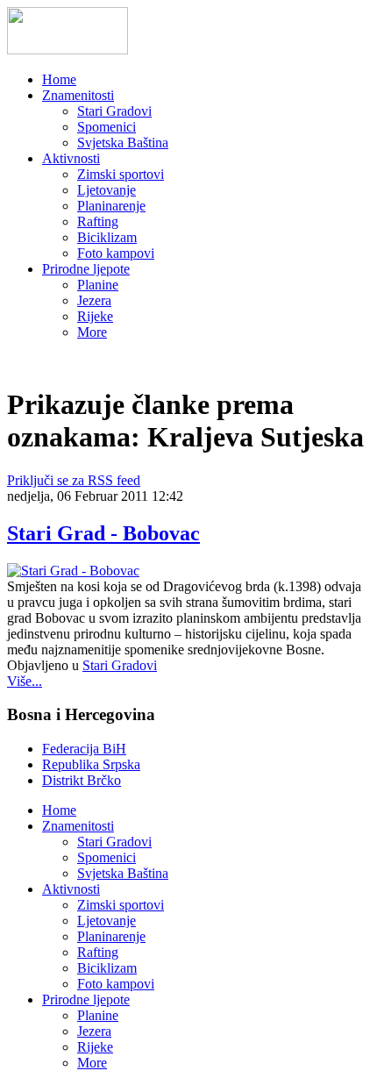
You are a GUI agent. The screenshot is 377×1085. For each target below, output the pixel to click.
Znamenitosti (78, 95)
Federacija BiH (84, 748)
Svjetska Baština (122, 142)
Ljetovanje (106, 189)
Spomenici (106, 126)
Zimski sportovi (120, 174)
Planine (97, 284)
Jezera (94, 300)
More (92, 332)
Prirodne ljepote (86, 268)
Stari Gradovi (114, 111)
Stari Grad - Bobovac (103, 533)
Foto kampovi (115, 253)
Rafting (97, 221)
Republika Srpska (91, 764)
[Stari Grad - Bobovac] (73, 570)
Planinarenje (111, 205)
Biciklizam (107, 237)
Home (59, 79)
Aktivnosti (71, 158)
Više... (24, 681)
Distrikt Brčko (81, 780)
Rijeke (95, 316)
